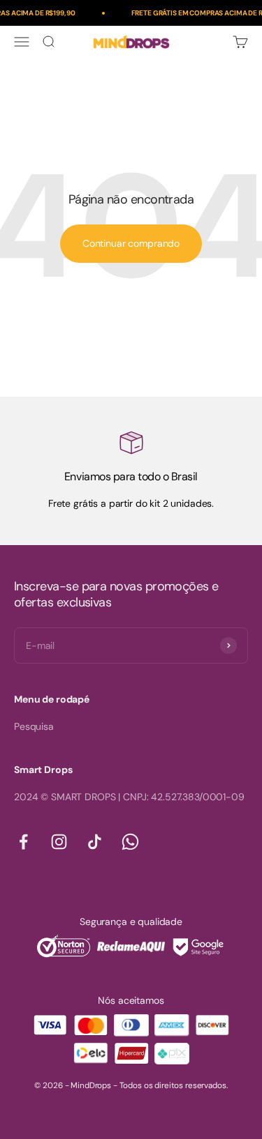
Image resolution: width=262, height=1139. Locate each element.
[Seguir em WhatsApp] (130, 841)
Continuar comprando (131, 243)
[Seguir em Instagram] (59, 841)
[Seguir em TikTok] (94, 841)
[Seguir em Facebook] (23, 841)
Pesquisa (34, 726)
